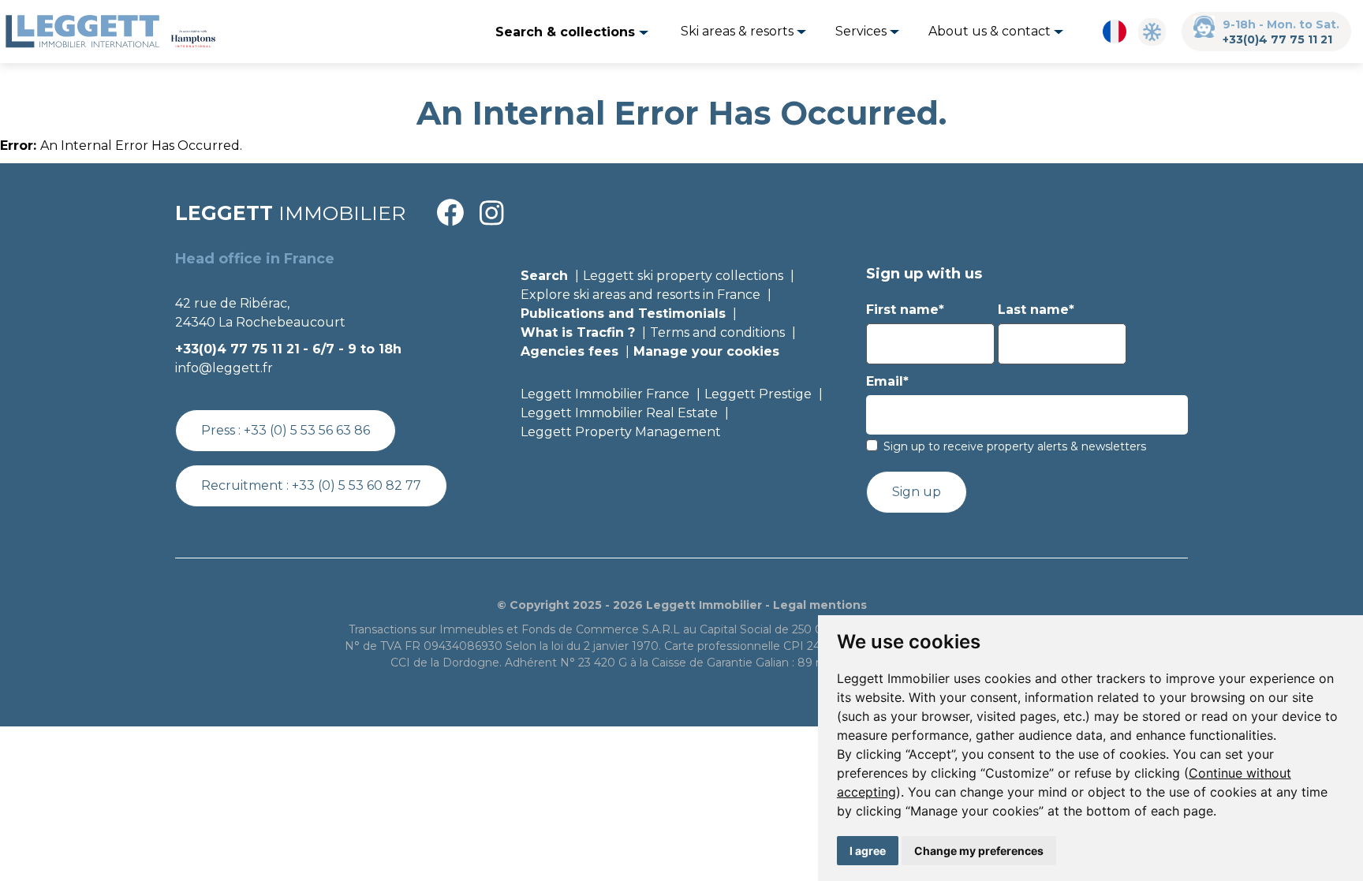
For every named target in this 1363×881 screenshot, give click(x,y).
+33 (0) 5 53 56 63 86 (307, 430)
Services (862, 31)
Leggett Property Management (621, 431)
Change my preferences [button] (979, 850)
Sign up (916, 491)
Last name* (1036, 309)
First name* (905, 309)
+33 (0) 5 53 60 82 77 (356, 485)
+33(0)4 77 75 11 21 (1277, 39)
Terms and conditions (717, 332)
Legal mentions (820, 605)
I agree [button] (868, 850)
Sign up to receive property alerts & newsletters (1014, 446)
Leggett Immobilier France (605, 393)
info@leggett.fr (224, 367)
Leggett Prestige (758, 393)
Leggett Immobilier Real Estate (619, 412)
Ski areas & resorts (739, 31)
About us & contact (991, 31)
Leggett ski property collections (683, 275)
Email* (887, 381)
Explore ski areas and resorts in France (640, 294)
